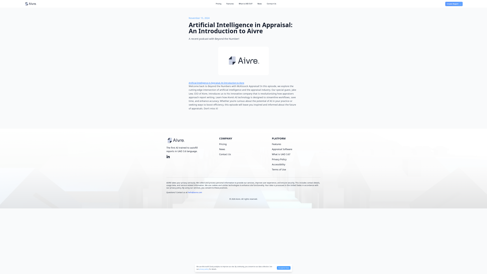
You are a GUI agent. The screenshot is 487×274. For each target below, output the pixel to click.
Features (230, 4)
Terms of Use (279, 169)
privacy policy (204, 269)
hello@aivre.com (195, 192)
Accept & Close (283, 268)
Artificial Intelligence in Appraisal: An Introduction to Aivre (216, 82)
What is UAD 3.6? (246, 4)
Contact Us (271, 4)
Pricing (218, 4)
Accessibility (278, 164)
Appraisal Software (282, 149)
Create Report (454, 4)
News (260, 4)
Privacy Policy (279, 159)
